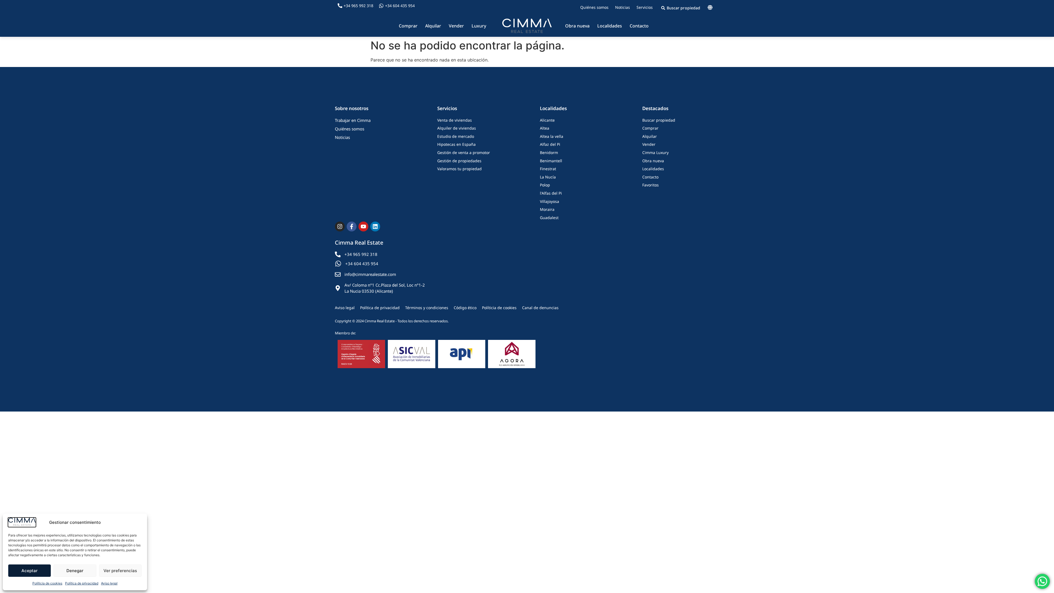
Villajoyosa (549, 201)
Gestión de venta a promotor (463, 152)
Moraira (547, 209)
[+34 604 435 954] (381, 5)
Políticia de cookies (47, 583)
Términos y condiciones (426, 307)
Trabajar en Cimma (353, 120)
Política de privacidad (81, 583)
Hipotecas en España (456, 144)
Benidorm (549, 152)
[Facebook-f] (352, 226)
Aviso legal (109, 583)
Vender (456, 26)
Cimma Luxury (655, 152)
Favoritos (650, 185)
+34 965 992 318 (358, 5)
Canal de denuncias (540, 307)
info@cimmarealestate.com (370, 274)
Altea (544, 128)
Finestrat (548, 168)
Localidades (609, 26)
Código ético (465, 307)
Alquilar (433, 26)
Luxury (479, 26)
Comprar (408, 26)
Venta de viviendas (454, 120)
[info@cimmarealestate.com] (338, 274)
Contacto (639, 26)
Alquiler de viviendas (456, 128)
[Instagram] (340, 226)
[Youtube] (363, 226)
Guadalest (549, 217)
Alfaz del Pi (550, 144)
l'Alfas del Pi (551, 193)
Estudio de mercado (455, 136)
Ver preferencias (120, 570)
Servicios (645, 7)
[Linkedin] (375, 226)
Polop (545, 185)
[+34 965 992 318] (340, 5)
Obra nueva (577, 26)
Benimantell (551, 160)
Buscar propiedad (658, 120)
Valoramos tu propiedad (459, 168)
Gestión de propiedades (459, 160)
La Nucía (548, 177)
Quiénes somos (594, 7)
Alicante (547, 120)
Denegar (74, 570)
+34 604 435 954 (400, 5)
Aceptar (29, 570)
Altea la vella (551, 136)
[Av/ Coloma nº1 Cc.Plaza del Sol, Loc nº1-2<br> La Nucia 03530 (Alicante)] (338, 288)
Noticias (622, 7)
